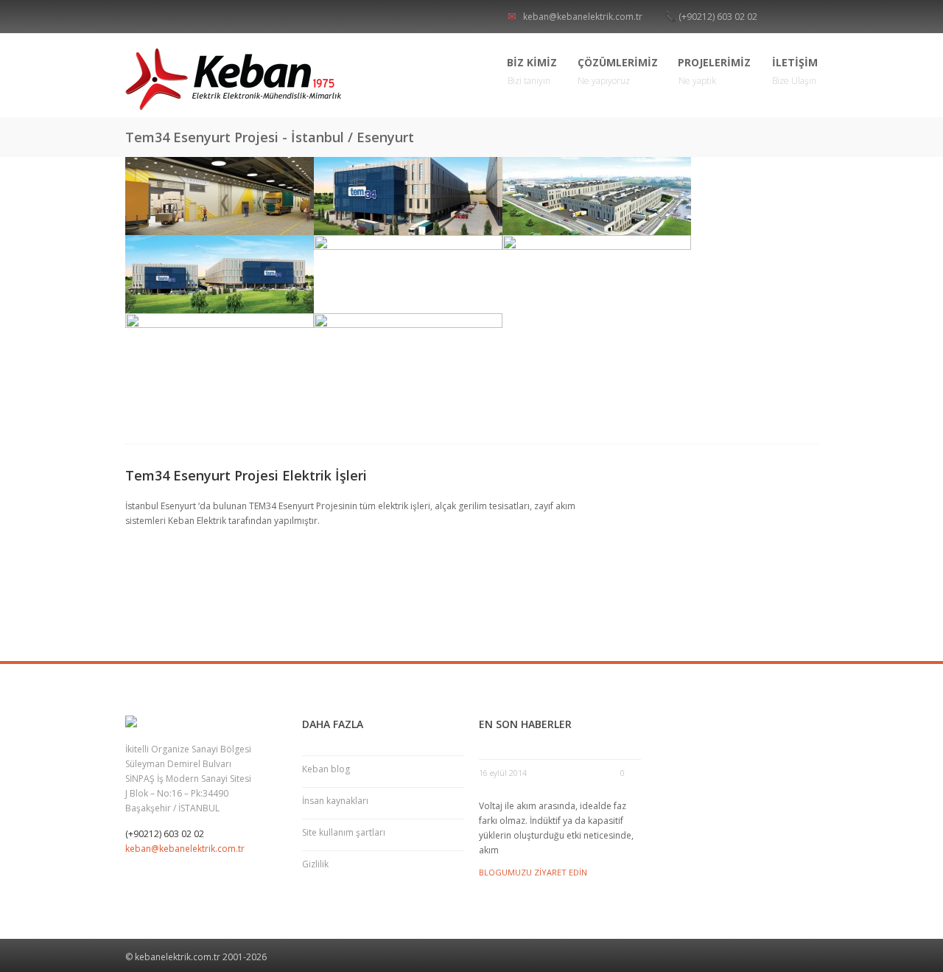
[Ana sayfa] (235, 79)
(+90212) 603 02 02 (718, 16)
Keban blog (326, 769)
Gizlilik (315, 864)
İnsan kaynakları (335, 800)
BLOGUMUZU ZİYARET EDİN (533, 872)
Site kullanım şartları (343, 832)
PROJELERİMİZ (715, 71)
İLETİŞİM (795, 71)
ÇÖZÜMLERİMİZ (618, 71)
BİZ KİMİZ (532, 71)
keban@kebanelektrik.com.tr (582, 16)
